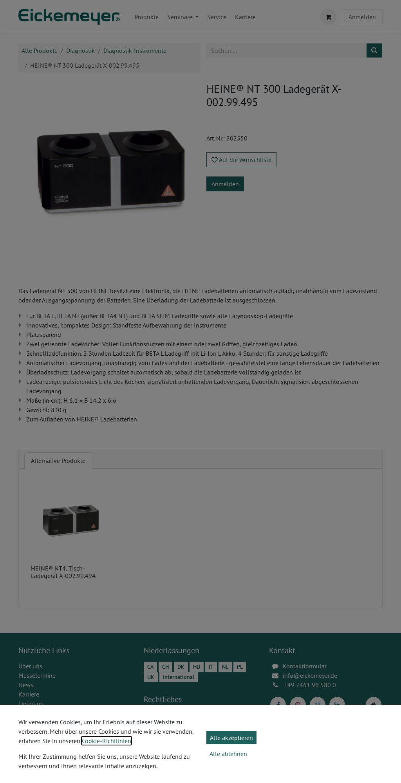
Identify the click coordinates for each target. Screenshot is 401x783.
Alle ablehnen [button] (228, 754)
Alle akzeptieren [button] (231, 738)
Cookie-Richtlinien (106, 741)
